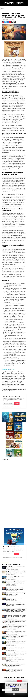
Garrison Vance (11, 19)
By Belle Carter (13, 629)
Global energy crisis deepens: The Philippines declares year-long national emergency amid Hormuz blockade (16, 616)
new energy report (17, 379)
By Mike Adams (13, 645)
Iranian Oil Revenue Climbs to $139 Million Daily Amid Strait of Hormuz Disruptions (15, 588)
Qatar (10, 381)
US (9, 386)
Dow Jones (20, 373)
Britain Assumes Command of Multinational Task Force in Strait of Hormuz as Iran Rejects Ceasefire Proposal (15, 604)
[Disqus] (14, 477)
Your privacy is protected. (7, 557)
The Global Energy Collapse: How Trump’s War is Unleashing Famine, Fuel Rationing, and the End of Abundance (16, 643)
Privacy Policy (13, 686)
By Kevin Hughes (13, 585)
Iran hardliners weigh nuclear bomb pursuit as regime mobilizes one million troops (16, 572)
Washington (18, 386)
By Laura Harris (13, 595)
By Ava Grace (13, 624)
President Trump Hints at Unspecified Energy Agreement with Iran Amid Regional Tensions (15, 632)
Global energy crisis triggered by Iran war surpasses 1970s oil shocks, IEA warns (15, 637)
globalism (8, 376)
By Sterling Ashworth (14, 569)
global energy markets (11, 375)
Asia (22, 372)
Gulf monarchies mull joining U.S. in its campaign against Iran (14, 599)
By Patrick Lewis (13, 619)
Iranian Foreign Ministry (19, 376)
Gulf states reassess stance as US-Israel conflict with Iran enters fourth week (14, 670)
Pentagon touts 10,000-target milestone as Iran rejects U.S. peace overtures (15, 577)
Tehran (14, 383)
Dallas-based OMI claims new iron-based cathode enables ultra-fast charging (15, 627)
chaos (3, 373)
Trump (18, 383)
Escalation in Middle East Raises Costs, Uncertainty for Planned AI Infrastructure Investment (15, 659)
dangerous (7, 373)
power (6, 381)
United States (5, 386)
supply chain (9, 383)
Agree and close (15, 689)
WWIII (22, 386)
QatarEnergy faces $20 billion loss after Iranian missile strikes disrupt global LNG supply (16, 653)
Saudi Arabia (15, 381)
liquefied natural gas (14, 378)
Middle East (22, 378)
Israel (3, 378)
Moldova (10, 379)
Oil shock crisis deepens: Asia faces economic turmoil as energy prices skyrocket (15, 665)
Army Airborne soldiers (15, 372)
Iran (12, 376)
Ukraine (11, 384)
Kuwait (6, 378)
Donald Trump (14, 373)
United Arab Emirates (19, 384)
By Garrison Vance (14, 590)
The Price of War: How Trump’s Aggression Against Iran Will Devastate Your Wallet (15, 648)
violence (13, 386)
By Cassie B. (13, 574)
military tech (5, 379)
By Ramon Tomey (14, 600)
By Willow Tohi (13, 579)
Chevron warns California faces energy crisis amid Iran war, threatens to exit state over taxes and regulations (15, 583)
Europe (3, 375)
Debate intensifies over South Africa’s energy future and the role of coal (15, 593)
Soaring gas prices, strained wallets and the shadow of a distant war (15, 622)
